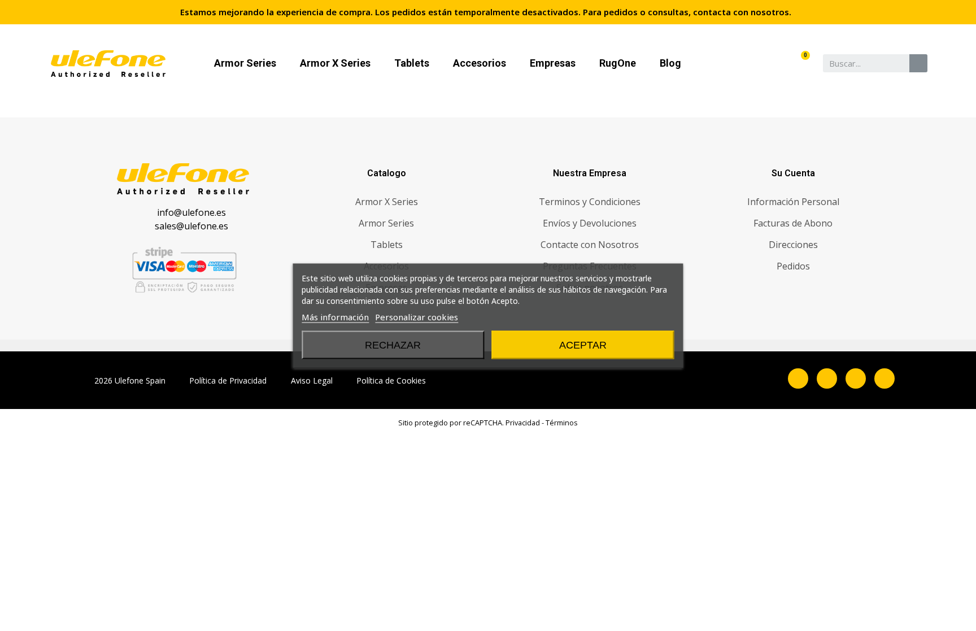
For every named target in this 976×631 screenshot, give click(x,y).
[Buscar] (918, 63)
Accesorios (479, 63)
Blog (670, 63)
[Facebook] (798, 378)
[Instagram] (827, 378)
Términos (562, 422)
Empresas (553, 63)
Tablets (411, 63)
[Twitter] (856, 378)
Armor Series (245, 63)
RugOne (617, 63)
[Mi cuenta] (783, 63)
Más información (335, 316)
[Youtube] (884, 378)
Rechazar (393, 344)
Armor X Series (335, 63)
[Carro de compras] (802, 63)
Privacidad (523, 422)
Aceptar (583, 344)
